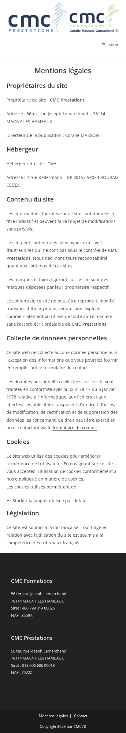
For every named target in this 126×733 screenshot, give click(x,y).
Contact (80, 715)
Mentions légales (53, 715)
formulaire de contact (75, 428)
